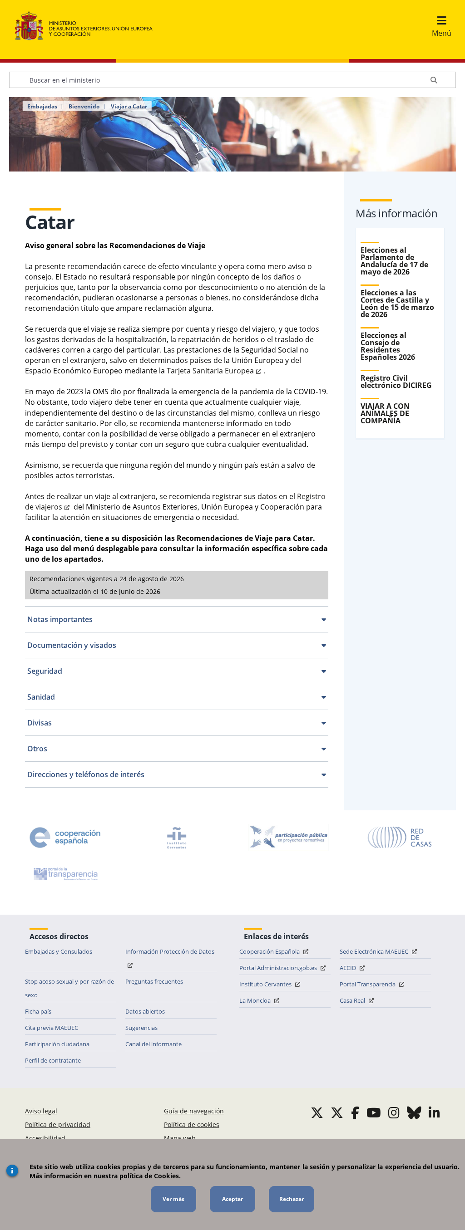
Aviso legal (41, 1111)
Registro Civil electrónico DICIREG (396, 381)
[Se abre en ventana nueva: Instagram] (394, 1112)
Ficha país (38, 1011)
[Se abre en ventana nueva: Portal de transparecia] (65, 874)
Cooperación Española (270, 951)
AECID (348, 968)
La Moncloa (255, 1000)
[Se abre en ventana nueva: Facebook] (355, 1112)
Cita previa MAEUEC (51, 1028)
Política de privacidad (57, 1124)
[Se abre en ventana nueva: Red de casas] (400, 837)
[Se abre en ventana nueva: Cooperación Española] (65, 837)
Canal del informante (153, 1044)
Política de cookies (191, 1124)
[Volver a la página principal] (88, 26)
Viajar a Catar (129, 106)
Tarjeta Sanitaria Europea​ (210, 371)
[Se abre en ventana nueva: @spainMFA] (337, 1112)
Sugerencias (141, 1028)
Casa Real (353, 1000)
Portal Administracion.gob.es (278, 968)
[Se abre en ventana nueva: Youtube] (373, 1112)
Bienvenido (84, 106)
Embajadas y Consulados (58, 951)
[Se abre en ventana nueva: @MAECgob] (317, 1112)
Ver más (173, 1199)
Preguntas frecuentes (154, 981)
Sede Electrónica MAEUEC (375, 951)
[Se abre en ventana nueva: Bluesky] (414, 1112)
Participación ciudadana (57, 1044)
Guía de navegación (194, 1111)
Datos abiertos (145, 1011)
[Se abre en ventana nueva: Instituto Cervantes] (176, 837)
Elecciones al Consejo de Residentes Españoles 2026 (388, 346)
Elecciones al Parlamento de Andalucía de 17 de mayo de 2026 (394, 261)
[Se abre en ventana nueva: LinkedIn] (434, 1112)
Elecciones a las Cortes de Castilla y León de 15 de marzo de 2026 (397, 303)
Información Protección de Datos (169, 951)
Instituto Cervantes (266, 984)
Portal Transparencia (368, 984)
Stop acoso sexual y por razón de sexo (69, 988)
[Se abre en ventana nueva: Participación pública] (288, 837)
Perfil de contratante (53, 1060)
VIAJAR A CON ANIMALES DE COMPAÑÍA (385, 413)
